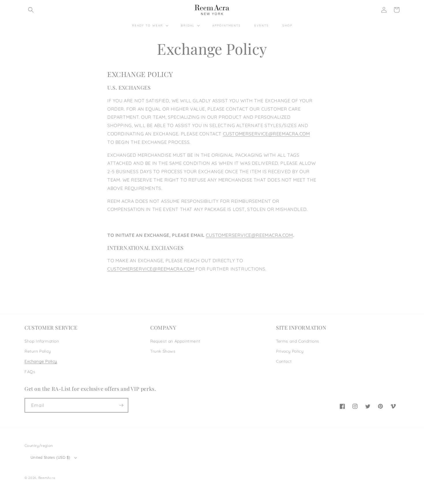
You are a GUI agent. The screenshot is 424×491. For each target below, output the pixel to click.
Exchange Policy (41, 361)
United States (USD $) (50, 457)
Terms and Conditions (297, 341)
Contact (284, 361)
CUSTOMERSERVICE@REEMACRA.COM (266, 134)
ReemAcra (46, 478)
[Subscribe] (121, 405)
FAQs (30, 371)
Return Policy (38, 351)
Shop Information (42, 341)
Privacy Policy (289, 351)
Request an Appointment (175, 341)
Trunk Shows (163, 351)
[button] (31, 9)
